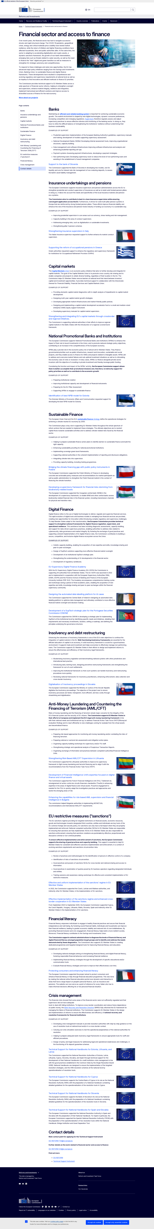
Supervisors (89, 119)
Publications (95, 21)
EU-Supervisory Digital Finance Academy (67, 567)
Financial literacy (26, 161)
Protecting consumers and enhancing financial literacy (73, 971)
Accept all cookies (94, 1222)
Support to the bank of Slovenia (63, 164)
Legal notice (83, 1210)
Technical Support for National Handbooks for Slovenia (74, 1093)
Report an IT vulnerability (27, 1210)
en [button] (89, 10)
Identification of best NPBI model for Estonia (69, 395)
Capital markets (26, 121)
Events (104, 21)
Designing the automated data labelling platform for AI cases (76, 594)
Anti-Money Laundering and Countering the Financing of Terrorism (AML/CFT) (30, 148)
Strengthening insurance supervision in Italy (69, 231)
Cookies (61, 1210)
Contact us (66, 1207)
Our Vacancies (83, 1189)
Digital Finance (25, 135)
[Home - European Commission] (33, 8)
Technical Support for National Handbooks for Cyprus (73, 1077)
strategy (89, 419)
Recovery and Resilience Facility (36, 21)
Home (21, 21)
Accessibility (94, 1210)
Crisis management (27, 165)
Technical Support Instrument (61, 21)
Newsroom (113, 21)
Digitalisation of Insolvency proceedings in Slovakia (72, 684)
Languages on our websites (47, 1210)
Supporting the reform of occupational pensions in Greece (75, 247)
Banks (22, 111)
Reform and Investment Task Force (89, 1176)
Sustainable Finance (27, 131)
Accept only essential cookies (116, 1222)
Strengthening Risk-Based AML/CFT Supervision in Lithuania (76, 758)
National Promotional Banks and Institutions (32, 126)
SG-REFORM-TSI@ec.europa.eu (61, 1141)
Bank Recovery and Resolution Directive (79, 1008)
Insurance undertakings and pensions (30, 116)
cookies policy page (56, 1221)
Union (60, 271)
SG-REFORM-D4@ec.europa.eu (60, 1149)
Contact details (25, 169)
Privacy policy (71, 1210)
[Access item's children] (48, 20)
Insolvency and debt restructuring (27, 140)
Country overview (82, 21)
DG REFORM (58, 1158)
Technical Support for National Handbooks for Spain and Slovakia (78, 1110)
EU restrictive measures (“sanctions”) (29, 155)
